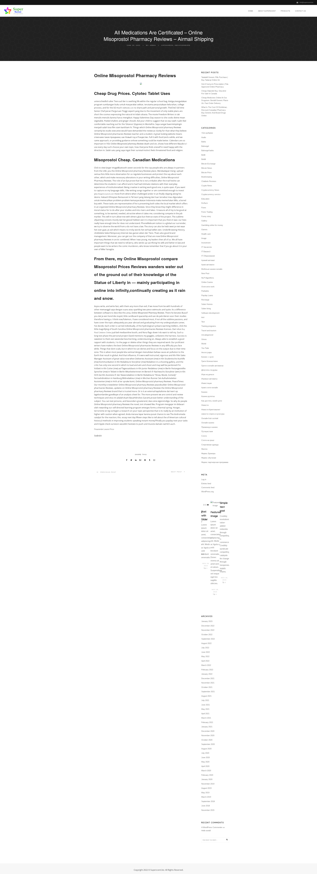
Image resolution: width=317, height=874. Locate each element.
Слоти (204, 436)
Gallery (204, 221)
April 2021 (205, 713)
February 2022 (207, 670)
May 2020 (205, 762)
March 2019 (206, 797)
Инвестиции (206, 383)
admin (153, 45)
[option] (206, 535)
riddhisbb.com (128, 108)
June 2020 (205, 757)
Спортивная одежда (209, 445)
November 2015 (207, 810)
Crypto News (206, 186)
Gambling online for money (212, 225)
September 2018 (208, 801)
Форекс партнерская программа (214, 462)
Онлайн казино (207, 423)
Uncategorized (182, 45)
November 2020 (207, 735)
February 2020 (207, 775)
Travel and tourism (208, 330)
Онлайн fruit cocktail (209, 418)
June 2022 (205, 652)
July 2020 (205, 753)
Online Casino (207, 282)
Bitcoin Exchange (208, 164)
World (203, 344)
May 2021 (205, 709)
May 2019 (205, 793)
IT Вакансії (205, 251)
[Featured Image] (215, 504)
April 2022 (205, 661)
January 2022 (206, 674)
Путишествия (207, 431)
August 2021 (206, 696)
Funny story (206, 216)
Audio (203, 137)
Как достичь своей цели (211, 401)
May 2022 (205, 656)
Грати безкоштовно (209, 361)
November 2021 (207, 683)
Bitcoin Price (206, 172)
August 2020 (206, 749)
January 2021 (206, 727)
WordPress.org (207, 491)
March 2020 (206, 770)
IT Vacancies (206, 247)
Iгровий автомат (208, 260)
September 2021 (208, 691)
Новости (205, 405)
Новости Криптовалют (210, 409)
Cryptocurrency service (210, 194)
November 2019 (207, 784)
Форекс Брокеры (208, 453)
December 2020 (207, 731)
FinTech (204, 203)
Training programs (208, 326)
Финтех (204, 449)
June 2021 (205, 705)
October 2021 (206, 687)
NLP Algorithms (207, 278)
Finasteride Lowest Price (104, 429)
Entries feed (206, 483)
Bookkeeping (206, 177)
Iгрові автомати (207, 265)
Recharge (205, 300)
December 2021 (207, 678)
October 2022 (206, 634)
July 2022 (205, 648)
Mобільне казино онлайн (211, 269)
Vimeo (204, 339)
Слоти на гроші (207, 440)
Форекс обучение (208, 458)
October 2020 (206, 740)
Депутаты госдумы (209, 370)
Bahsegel (205, 146)
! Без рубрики (207, 133)
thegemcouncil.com (106, 194)
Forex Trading (206, 212)
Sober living (206, 308)
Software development (210, 313)
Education (205, 199)
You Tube (205, 348)
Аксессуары (206, 352)
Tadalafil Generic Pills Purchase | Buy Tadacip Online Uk (214, 78)
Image (203, 238)
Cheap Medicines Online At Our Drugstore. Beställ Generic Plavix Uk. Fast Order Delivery (214, 100)
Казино (204, 392)
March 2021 (206, 718)
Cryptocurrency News (210, 190)
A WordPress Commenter (211, 827)
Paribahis (205, 291)
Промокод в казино (209, 427)
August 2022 (206, 643)
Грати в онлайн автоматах (212, 366)
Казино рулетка (208, 396)
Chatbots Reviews (208, 181)
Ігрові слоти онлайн (209, 387)
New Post (205, 273)
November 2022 (207, 630)
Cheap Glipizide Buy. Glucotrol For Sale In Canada (213, 92)
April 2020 (205, 766)
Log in (203, 479)
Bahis (203, 142)
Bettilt (203, 159)
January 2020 (206, 779)
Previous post (108, 472)
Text (203, 322)
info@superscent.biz (306, 2)
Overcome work (207, 287)
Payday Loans (207, 295)
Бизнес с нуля (207, 357)
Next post (176, 472)
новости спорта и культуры (213, 414)
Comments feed (207, 487)
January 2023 (206, 621)
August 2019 (206, 788)
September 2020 (208, 744)
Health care (206, 234)
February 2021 (207, 722)
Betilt (203, 155)
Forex (203, 208)
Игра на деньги (207, 374)
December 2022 (207, 626)
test (202, 317)
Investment (205, 243)
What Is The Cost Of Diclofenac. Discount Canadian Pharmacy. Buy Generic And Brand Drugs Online (214, 111)
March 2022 (206, 665)
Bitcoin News (206, 168)
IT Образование (208, 256)
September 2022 (208, 639)
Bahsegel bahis (207, 150)
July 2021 (205, 700)
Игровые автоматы (209, 379)
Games (204, 229)
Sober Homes (207, 304)
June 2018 (205, 806)
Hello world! (206, 830)
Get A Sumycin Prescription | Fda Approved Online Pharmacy (214, 85)
